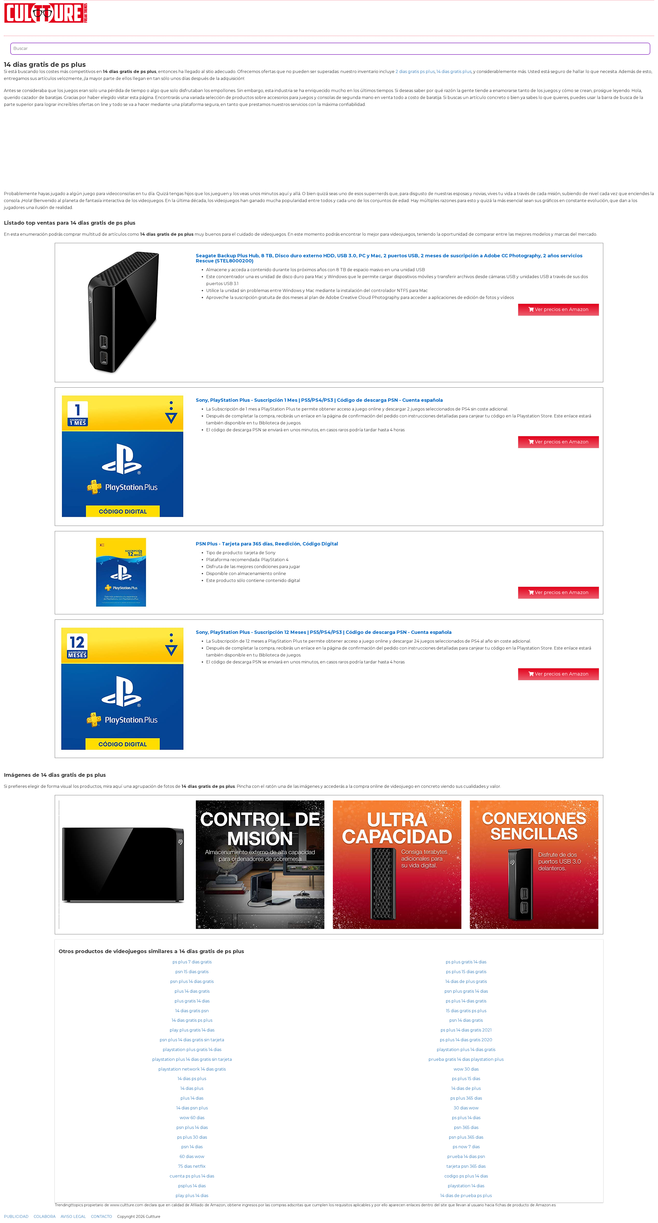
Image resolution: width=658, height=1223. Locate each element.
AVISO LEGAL (73, 1216)
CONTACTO (101, 1216)
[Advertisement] (329, 149)
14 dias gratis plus (453, 71)
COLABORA (45, 1216)
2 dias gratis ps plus (415, 71)
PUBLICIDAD (16, 1216)
